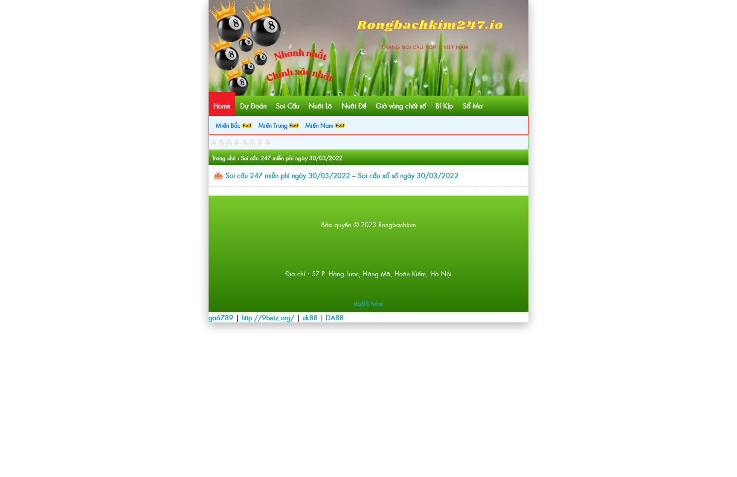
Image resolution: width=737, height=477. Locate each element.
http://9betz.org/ (267, 317)
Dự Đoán (253, 105)
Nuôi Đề (354, 105)
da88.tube (368, 303)
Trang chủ (224, 158)
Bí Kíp (444, 105)
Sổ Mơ (472, 105)
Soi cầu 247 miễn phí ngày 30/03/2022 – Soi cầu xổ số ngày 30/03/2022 (342, 175)
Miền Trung (273, 124)
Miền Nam (320, 124)
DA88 (335, 317)
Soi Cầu (287, 105)
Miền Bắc (229, 124)
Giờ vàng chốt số (401, 105)
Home (221, 105)
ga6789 (221, 317)
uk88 (310, 317)
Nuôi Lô (320, 105)
